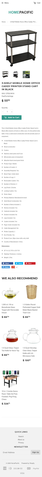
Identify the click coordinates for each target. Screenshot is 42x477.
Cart (38, 3)
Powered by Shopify (28, 463)
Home (3, 22)
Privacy (21, 442)
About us (21, 439)
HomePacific (15, 463)
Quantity (5, 108)
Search (21, 436)
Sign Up (35, 452)
